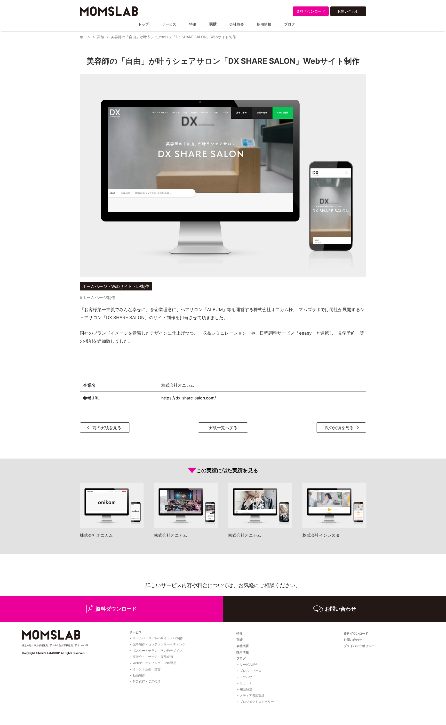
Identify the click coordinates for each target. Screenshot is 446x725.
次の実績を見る (339, 427)
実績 (213, 24)
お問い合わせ (348, 11)
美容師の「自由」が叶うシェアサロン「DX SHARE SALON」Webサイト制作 (173, 37)
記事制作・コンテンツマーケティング (159, 644)
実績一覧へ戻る (223, 427)
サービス (169, 24)
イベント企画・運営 (147, 669)
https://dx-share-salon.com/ (188, 397)
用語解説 (246, 689)
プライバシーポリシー (359, 646)
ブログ (289, 24)
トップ (143, 24)
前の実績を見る (106, 427)
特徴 (192, 24)
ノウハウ (246, 677)
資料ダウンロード (310, 11)
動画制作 (139, 675)
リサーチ (246, 683)
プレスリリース (250, 671)
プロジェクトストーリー (257, 702)
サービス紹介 (249, 664)
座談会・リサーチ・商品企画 (153, 657)
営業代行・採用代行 (147, 681)
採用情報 (264, 24)
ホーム (85, 37)
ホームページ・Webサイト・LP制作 (158, 638)
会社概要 (236, 24)
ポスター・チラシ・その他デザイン (157, 650)
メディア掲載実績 (252, 695)
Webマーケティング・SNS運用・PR (158, 663)
